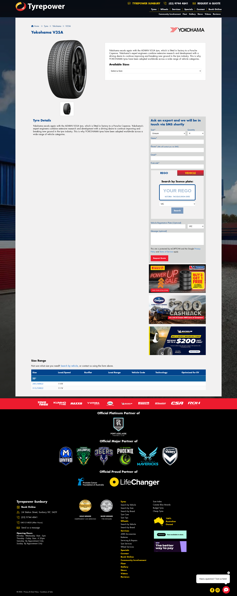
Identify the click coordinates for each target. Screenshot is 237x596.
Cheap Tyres (158, 511)
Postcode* (155, 163)
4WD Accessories (128, 534)
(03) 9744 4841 (178, 3)
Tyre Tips (124, 517)
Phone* (164, 146)
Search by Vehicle (128, 505)
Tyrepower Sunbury (146, 3)
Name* (154, 138)
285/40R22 (37, 383)
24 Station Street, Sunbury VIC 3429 (39, 512)
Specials (188, 9)
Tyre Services (126, 543)
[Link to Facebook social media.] (212, 590)
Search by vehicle (69, 365)
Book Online (215, 9)
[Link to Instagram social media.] (217, 590)
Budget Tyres (158, 508)
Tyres (154, 9)
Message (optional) (159, 231)
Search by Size (127, 508)
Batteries (124, 537)
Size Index (157, 501)
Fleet (185, 14)
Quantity (191, 130)
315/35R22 (37, 388)
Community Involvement (170, 14)
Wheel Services (127, 547)
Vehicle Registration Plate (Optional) (166, 223)
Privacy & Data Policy (31, 592)
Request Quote (159, 258)
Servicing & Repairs (129, 540)
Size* (153, 130)
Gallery (192, 14)
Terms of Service (166, 251)
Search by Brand (128, 511)
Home (36, 26)
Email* (154, 154)
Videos (208, 14)
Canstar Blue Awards (161, 504)
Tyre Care (125, 514)
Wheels (164, 9)
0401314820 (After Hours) (31, 522)
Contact (201, 9)
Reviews (217, 14)
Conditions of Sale (46, 592)
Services (176, 9)
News (200, 14)
